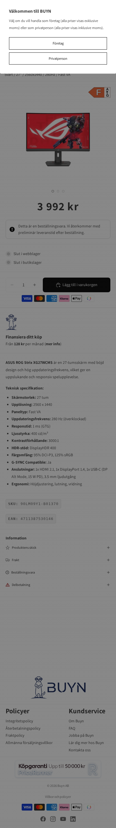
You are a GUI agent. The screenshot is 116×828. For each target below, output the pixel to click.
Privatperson (58, 58)
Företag (58, 43)
